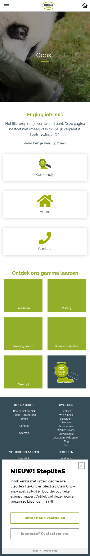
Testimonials (66, 426)
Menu (4, 3)
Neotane (66, 422)
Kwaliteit (66, 411)
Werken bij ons (66, 430)
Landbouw (66, 458)
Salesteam (66, 418)
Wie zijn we (66, 414)
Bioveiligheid (66, 433)
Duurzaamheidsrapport (66, 437)
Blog (66, 441)
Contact (24, 425)
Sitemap (24, 433)
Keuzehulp (24, 458)
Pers (65, 445)
